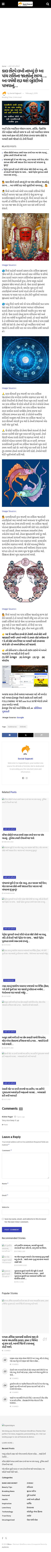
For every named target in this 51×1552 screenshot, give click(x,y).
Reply (6, 1125)
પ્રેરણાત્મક (30, 1507)
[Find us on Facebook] (2, 1538)
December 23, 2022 (21, 1265)
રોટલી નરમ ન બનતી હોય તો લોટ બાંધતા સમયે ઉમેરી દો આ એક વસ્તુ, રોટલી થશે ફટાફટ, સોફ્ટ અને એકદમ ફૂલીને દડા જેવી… (29, 1372)
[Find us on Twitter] (6, 1538)
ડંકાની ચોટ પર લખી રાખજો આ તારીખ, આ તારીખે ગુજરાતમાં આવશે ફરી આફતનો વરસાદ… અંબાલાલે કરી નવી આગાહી (24, 1092)
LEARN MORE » (8, 1442)
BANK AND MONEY (9, 1483)
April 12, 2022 (20, 1282)
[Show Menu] (3, 4)
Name (5, 1183)
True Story (6, 1515)
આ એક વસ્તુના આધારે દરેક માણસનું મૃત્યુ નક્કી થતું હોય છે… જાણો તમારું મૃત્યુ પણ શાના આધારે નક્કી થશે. (31, 1259)
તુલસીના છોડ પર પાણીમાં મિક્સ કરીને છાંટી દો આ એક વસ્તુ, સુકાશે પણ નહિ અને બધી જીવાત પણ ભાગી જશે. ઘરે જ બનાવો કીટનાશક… (29, 1386)
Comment (7, 1150)
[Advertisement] (25, 35)
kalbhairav (12, 726)
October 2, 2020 (20, 1251)
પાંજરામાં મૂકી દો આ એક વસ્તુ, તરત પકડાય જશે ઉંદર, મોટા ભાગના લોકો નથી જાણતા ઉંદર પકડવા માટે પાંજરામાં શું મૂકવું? (26, 162)
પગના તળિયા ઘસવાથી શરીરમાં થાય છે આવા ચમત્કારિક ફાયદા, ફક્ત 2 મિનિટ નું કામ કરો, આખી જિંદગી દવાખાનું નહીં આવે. (20, 1342)
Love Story (6, 1507)
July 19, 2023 (6, 945)
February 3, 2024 (8, 842)
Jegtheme (5, 1547)
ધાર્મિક (29, 1503)
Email (5, 1195)
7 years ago (21, 1116)
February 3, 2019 (31, 93)
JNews (9, 1544)
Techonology (9, 980)
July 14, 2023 (7, 996)
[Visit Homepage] (25, 4)
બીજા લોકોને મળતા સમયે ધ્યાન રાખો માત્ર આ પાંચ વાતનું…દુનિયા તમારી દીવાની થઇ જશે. (26, 154)
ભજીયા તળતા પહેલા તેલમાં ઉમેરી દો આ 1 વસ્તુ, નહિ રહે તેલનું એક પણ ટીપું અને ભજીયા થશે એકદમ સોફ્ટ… (29, 1359)
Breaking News (8, 1491)
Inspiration (7, 1503)
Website (5, 1207)
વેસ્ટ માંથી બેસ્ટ (32, 1519)
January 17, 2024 (8, 1048)
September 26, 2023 (9, 893)
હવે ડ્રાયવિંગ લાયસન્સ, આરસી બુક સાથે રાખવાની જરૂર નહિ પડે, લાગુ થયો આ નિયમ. (30, 1246)
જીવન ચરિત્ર (31, 1491)
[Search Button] (47, 4)
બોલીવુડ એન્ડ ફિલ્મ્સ (34, 1511)
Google (20, 717)
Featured (6, 1495)
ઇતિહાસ (30, 1487)
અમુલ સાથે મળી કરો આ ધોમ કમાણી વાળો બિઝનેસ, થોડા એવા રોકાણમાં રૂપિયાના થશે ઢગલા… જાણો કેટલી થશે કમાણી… (25, 1041)
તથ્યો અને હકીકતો (13, 66)
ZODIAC (23, 726)
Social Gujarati (15, 93)
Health (5, 1499)
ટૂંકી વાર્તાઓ (31, 1495)
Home (4, 66)
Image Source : (9, 265)
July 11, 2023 (6, 1099)
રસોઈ (29, 1515)
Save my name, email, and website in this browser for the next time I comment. (25, 1220)
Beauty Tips (7, 1487)
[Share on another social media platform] (41, 735)
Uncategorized (8, 1519)
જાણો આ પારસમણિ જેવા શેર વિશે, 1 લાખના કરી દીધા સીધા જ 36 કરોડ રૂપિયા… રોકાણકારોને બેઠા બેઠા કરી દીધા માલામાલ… (29, 1400)
